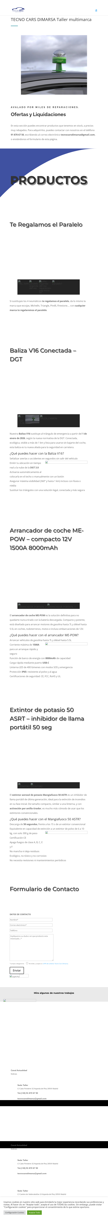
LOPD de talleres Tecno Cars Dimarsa (55, 964)
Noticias (14, 1074)
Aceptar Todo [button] (34, 1212)
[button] (22, 264)
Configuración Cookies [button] (14, 1212)
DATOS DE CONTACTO (20, 914)
